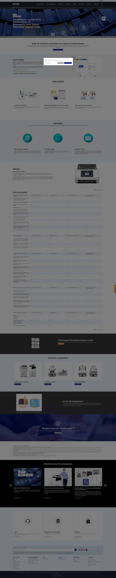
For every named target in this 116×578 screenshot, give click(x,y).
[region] (58, 61)
